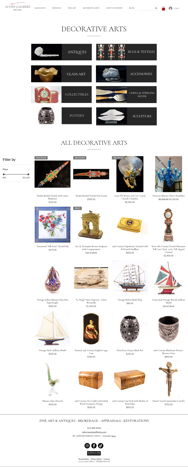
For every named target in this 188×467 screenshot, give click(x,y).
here (114, 435)
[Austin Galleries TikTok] (100, 445)
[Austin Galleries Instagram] (87, 445)
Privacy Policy (96, 459)
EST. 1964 (17, 10)
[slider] (3, 174)
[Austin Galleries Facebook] (94, 445)
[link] (163, 8)
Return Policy (84, 459)
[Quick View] (168, 174)
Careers (107, 459)
